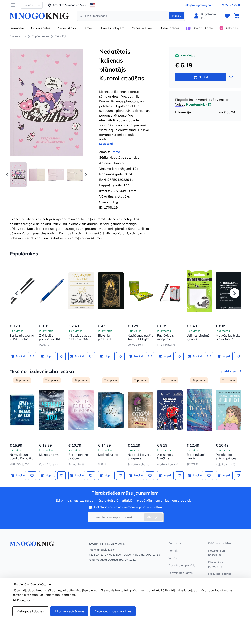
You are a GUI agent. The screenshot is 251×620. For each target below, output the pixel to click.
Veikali (172, 558)
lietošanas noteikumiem (120, 507)
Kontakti (173, 550)
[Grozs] (236, 16)
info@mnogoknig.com (199, 5)
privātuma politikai (150, 507)
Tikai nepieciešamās (69, 611)
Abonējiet (153, 517)
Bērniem (88, 28)
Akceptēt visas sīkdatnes (113, 611)
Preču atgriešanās (219, 573)
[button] (85, 174)
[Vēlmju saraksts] (227, 16)
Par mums (174, 543)
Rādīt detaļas (21, 600)
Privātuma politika (219, 543)
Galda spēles (40, 28)
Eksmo (115, 152)
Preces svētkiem (143, 28)
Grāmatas (17, 28)
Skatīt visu (228, 371)
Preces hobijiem (112, 28)
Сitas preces (170, 28)
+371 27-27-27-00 (229, 5)
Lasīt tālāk (106, 143)
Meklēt (176, 15)
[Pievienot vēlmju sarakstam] (231, 77)
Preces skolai (66, 28)
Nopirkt (203, 77)
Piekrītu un (128, 507)
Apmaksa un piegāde (181, 565)
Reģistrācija (208, 14)
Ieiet (204, 18)
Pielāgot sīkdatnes (30, 611)
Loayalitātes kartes (180, 572)
